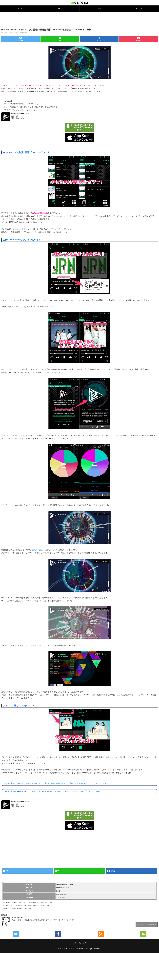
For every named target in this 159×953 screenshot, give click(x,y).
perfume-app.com (39, 550)
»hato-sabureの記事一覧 (146, 924)
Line (60, 40)
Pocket (138, 40)
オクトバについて (79, 943)
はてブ (99, 40)
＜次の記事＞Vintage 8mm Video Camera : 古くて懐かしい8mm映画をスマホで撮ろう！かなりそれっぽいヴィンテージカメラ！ (56, 783)
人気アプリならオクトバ (76, 949)
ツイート (20, 40)
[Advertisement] (79, 20)
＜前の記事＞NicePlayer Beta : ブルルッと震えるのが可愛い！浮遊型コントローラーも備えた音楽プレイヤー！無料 (51, 791)
